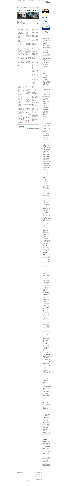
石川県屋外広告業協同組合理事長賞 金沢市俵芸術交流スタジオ (35, 52)
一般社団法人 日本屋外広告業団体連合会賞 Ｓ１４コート (46, 194)
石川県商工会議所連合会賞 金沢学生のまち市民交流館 (21, 41)
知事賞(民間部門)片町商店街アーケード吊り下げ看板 (21, 37)
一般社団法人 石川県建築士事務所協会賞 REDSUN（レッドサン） (35, 114)
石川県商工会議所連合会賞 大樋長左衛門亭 (28, 34)
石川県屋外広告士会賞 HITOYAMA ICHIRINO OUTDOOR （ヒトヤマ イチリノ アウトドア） (28, 123)
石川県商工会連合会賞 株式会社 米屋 (21, 112)
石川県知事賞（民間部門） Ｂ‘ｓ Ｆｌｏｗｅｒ (28, 50)
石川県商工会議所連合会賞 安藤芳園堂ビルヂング (28, 54)
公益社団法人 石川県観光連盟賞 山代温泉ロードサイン (35, 55)
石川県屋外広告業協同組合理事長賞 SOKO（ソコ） (35, 109)
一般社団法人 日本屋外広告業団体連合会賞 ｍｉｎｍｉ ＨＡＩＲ (35, 102)
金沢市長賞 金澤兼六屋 (45, 67)
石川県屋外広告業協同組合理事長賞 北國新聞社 (21, 44)
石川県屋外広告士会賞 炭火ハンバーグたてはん (35, 121)
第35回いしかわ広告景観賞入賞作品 (35, 85)
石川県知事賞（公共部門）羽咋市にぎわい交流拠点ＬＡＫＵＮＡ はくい (35, 106)
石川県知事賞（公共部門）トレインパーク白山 (28, 105)
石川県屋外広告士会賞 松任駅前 (46, 231)
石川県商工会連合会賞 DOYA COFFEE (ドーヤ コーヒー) (27, 112)
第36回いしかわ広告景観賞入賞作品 (21, 104)
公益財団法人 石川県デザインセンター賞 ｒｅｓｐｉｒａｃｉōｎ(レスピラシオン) (21, 98)
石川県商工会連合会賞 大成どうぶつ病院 (35, 72)
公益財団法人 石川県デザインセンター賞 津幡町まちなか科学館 (21, 58)
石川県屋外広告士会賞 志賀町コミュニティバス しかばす (21, 102)
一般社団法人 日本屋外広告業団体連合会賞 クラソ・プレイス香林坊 (35, 120)
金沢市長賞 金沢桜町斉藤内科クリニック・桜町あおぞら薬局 (28, 108)
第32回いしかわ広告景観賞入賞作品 (35, 65)
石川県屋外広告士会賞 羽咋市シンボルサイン (28, 102)
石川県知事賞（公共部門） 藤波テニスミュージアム (21, 49)
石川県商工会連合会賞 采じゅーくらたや (28, 55)
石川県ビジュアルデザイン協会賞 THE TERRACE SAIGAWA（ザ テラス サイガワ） (35, 118)
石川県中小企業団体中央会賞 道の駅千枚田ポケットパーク (28, 36)
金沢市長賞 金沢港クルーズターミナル (21, 89)
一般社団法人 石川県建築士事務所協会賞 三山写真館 (21, 115)
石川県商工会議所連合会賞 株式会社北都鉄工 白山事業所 (35, 111)
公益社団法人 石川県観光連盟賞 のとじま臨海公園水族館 (35, 113)
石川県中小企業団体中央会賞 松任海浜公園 (21, 40)
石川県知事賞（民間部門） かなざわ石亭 (21, 50)
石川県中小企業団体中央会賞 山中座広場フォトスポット (21, 97)
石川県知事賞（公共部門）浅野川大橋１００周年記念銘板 (21, 105)
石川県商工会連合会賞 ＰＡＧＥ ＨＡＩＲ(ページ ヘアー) (21, 93)
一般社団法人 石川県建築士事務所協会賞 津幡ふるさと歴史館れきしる (21, 61)
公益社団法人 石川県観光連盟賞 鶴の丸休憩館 (28, 57)
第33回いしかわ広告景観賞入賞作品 (21, 85)
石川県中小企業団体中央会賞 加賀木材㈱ (35, 36)
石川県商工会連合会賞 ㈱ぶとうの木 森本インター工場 (21, 54)
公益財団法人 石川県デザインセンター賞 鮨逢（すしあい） (35, 116)
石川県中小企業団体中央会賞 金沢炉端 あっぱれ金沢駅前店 (35, 115)
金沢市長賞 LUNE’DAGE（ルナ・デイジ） (35, 108)
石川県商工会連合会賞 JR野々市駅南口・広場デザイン (28, 35)
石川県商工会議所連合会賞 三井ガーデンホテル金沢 (35, 71)
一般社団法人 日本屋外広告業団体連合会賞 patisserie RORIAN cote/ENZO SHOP (21, 121)
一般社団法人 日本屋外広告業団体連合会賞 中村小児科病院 (28, 101)
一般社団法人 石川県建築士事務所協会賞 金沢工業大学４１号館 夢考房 (28, 61)
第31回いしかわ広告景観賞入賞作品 (35, 48)
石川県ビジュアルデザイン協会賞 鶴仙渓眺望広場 (35, 79)
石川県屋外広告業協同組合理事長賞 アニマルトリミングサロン (21, 52)
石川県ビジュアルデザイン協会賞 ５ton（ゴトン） (28, 119)
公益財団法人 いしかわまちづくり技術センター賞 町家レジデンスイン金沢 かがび (28, 100)
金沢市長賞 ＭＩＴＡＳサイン (34, 51)
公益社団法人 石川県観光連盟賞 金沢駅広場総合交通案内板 (46, 85)
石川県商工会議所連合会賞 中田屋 (35, 53)
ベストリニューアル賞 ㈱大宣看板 (28, 66)
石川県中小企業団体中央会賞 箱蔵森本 (35, 96)
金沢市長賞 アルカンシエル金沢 (21, 51)
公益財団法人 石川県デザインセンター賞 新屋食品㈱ (28, 58)
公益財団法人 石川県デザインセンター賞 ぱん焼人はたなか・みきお (35, 39)
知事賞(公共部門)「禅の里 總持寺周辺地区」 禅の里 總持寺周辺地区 (21, 36)
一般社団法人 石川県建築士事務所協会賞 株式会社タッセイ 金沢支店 (21, 95)
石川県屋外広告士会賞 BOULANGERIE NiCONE (20, 122)
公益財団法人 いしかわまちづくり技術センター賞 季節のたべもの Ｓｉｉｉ (35, 101)
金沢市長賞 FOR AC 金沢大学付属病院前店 (21, 108)
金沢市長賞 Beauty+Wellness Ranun (34, 89)
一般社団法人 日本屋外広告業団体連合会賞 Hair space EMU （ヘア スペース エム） (28, 121)
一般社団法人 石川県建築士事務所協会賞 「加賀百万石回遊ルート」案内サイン (35, 95)
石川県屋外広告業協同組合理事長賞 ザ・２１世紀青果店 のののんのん (21, 110)
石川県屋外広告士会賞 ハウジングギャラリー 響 (21, 43)
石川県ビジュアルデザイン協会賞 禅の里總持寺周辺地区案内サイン (21, 38)
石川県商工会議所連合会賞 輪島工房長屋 (28, 111)
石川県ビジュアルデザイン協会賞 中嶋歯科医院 (28, 59)
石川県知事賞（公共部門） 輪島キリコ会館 (35, 29)
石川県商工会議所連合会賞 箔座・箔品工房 (21, 53)
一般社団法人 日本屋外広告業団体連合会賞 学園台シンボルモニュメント (28, 45)
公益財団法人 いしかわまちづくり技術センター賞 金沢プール (28, 62)
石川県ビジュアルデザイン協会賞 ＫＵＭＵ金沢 (35, 61)
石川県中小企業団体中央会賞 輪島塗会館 (21, 55)
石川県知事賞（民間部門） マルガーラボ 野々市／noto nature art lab (21, 107)
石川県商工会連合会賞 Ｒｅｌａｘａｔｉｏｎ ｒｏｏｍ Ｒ (35, 54)
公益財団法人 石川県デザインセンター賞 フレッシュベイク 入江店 (28, 39)
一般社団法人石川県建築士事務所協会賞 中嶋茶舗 (21, 30)
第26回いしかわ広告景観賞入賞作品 (21, 28)
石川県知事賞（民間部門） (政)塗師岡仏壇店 (35, 68)
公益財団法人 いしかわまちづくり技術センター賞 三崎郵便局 (35, 43)
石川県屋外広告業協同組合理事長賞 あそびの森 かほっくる (35, 90)
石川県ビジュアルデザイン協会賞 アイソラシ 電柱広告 (21, 118)
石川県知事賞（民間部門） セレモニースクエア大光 (35, 50)
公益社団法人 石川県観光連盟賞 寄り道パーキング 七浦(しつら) (21, 57)
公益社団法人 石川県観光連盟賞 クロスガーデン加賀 (21, 113)
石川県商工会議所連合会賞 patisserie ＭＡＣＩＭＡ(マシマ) (21, 91)
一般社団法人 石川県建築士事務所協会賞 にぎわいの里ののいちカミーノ (35, 75)
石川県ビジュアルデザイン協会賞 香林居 (35, 99)
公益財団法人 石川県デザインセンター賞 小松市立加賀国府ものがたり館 (28, 118)
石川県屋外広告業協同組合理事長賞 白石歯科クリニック (28, 33)
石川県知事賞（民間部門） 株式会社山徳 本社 (35, 107)
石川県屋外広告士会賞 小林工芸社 (35, 84)
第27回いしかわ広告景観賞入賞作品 (28, 28)
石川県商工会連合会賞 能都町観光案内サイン (35, 35)
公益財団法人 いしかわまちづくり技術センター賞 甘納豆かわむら (21, 99)
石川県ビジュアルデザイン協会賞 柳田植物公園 (21, 59)
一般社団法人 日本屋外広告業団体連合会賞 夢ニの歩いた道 (46, 229)
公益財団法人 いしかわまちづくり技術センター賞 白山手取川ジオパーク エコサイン (28, 43)
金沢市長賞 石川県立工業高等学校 (28, 51)
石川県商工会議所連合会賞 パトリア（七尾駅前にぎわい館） (35, 91)
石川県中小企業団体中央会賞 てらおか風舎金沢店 (35, 58)
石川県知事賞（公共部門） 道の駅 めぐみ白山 (35, 49)
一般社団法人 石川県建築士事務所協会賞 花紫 (35, 57)
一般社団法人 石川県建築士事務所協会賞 (46, 92)
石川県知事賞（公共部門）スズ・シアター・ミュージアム (35, 86)
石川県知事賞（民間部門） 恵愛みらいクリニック (21, 87)
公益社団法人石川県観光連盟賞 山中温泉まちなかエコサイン (21, 32)
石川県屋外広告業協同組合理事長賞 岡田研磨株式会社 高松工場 (28, 109)
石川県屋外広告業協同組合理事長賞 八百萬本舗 (35, 32)
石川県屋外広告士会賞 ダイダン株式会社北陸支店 (35, 103)
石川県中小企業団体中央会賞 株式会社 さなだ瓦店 (21, 116)
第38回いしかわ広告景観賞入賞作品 (35, 104)
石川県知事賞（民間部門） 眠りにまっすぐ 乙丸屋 (28, 88)
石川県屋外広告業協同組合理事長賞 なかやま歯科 (28, 52)
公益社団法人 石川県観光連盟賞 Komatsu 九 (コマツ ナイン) (28, 113)
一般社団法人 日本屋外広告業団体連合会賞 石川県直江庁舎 (21, 101)
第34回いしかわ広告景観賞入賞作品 (28, 85)
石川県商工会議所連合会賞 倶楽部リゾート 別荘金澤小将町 (28, 91)
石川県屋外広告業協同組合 (22, 2)
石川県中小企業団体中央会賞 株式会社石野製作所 (46, 252)
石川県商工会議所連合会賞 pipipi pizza (21, 111)
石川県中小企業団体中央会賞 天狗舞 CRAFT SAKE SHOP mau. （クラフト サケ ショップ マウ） (28, 116)
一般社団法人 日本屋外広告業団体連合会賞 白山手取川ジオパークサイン (35, 45)
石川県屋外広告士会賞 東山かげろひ (28, 65)
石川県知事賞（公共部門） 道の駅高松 (28, 29)
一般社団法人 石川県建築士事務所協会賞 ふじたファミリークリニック (28, 94)
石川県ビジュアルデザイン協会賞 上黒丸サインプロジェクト (35, 40)
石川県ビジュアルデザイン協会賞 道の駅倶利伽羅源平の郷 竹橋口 (28, 40)
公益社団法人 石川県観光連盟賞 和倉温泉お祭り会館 (21, 94)
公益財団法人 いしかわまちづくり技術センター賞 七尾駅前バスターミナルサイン (21, 62)
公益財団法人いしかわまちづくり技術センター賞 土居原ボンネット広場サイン (21, 33)
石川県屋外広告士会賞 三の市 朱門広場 (28, 46)
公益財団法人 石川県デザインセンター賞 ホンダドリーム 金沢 (28, 97)
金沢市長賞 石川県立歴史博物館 (46, 107)
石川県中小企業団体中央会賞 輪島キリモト (28, 96)
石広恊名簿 (29, 480)
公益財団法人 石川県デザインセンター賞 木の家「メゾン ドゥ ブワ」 (35, 78)
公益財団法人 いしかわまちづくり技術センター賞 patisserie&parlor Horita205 (35, 81)
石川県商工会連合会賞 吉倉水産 (28, 92)
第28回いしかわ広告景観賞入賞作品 (35, 28)
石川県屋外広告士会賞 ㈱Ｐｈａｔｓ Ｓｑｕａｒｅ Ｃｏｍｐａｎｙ (35, 46)
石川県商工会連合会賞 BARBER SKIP (35, 92)
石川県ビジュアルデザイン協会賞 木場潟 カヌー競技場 (28, 98)
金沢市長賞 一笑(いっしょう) (46, 238)
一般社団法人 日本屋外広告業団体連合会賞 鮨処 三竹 (46, 163)
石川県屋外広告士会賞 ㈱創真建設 (21, 65)
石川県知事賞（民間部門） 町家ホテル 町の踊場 (35, 87)
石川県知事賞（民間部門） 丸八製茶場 (28, 30)
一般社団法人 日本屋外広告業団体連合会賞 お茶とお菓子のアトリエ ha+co (35, 83)
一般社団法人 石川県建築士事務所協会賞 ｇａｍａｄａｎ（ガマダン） (35, 42)
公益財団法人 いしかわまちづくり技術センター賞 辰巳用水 (21, 119)
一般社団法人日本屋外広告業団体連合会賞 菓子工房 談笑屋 (21, 29)
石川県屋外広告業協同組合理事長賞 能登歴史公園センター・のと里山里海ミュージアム (35, 70)
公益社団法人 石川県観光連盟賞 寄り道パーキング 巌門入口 (46, 118)
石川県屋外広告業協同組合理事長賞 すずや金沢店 (28, 90)
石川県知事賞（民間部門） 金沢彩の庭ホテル (35, 30)
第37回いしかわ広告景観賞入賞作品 (28, 104)
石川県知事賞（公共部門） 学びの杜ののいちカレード (35, 67)
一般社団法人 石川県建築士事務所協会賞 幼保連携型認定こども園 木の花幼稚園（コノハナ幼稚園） (28, 115)
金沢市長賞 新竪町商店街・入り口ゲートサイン (28, 32)
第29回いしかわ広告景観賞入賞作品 (21, 48)
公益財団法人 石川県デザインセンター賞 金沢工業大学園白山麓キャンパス (35, 59)
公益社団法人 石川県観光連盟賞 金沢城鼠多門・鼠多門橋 (35, 93)
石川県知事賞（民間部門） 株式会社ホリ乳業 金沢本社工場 (28, 107)
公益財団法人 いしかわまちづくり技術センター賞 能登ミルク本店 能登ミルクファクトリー (35, 62)
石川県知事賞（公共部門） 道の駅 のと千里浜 (28, 49)
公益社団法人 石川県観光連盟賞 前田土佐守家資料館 (35, 74)
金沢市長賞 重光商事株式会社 (27, 89)
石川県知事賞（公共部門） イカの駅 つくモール (21, 86)
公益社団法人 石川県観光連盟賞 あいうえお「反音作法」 (28, 93)
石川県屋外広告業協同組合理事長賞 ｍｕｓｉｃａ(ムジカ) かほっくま (21, 90)
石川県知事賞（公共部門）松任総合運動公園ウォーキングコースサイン (28, 87)
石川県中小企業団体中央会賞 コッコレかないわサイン (28, 56)
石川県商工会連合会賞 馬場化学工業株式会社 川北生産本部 (35, 112)
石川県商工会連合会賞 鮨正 (46, 62)
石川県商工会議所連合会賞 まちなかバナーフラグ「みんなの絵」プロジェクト (35, 34)
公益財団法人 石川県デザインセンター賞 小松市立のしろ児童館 (21, 117)
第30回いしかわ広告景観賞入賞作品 (28, 48)
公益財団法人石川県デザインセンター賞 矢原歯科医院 (21, 34)
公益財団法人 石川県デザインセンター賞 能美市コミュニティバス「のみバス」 (35, 98)
